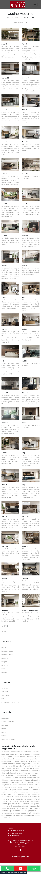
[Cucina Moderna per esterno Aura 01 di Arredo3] (31, 34)
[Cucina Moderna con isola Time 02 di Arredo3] (31, 256)
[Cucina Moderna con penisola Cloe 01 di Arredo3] (10, 226)
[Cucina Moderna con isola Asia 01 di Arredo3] (31, 288)
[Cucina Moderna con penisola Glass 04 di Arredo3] (10, 383)
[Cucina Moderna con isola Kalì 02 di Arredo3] (10, 351)
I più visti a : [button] (7, 712)
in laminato (5, 658)
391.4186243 (21, 846)
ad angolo (4, 688)
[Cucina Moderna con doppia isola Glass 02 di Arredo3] (10, 413)
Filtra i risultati (19, 22)
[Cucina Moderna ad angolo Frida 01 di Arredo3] (31, 100)
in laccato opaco (7, 655)
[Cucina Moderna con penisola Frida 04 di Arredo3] (31, 568)
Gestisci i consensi (20, 873)
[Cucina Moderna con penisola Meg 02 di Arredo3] (10, 475)
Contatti (20, 853)
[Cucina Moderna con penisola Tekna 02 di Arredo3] (31, 507)
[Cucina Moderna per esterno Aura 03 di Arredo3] (10, 34)
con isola (4, 692)
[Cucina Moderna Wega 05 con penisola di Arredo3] (31, 600)
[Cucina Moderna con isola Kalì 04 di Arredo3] (10, 319)
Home (9, 17)
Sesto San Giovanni (8, 739)
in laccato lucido (7, 651)
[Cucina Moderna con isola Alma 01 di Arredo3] (10, 164)
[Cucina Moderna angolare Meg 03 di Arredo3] (31, 443)
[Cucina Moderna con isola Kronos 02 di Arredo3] (10, 68)
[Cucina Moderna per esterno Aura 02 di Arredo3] (10, 443)
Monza (3, 732)
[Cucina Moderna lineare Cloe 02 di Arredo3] (31, 194)
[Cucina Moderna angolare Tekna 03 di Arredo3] (10, 507)
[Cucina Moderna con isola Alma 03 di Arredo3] (10, 132)
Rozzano (4, 736)
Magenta (4, 725)
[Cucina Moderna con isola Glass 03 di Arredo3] (31, 383)
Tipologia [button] (6, 682)
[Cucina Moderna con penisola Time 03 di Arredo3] (10, 256)
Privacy (3, 873)
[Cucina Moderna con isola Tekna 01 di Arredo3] (10, 537)
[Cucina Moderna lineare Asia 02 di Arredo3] (10, 288)
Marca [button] (4, 625)
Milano (3, 729)
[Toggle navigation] (35, 4)
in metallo (4, 665)
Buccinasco (5, 718)
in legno (4, 662)
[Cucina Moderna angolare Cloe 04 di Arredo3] (31, 164)
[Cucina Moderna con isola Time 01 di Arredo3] (10, 568)
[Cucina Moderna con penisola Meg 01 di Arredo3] (31, 475)
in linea (3, 699)
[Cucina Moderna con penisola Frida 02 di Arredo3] (10, 100)
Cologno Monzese (7, 722)
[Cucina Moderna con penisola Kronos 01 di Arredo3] (31, 68)
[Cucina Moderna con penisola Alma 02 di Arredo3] (31, 132)
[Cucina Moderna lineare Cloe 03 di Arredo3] (10, 194)
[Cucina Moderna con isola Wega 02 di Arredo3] (31, 537)
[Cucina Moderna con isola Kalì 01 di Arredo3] (31, 351)
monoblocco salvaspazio (10, 702)
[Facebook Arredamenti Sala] (20, 850)
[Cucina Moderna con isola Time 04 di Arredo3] (31, 226)
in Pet (3, 669)
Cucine (16, 17)
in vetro (4, 672)
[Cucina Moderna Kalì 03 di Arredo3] (31, 319)
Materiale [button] (6, 641)
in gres (3, 648)
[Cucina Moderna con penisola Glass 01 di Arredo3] (31, 413)
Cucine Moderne (27, 17)
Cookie (9, 873)
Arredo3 (4, 632)
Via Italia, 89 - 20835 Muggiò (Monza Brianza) (21, 843)
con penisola (5, 695)
